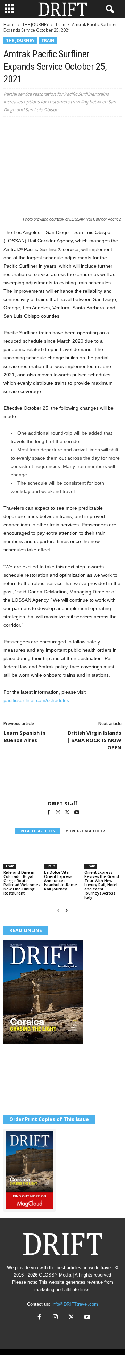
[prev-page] (58, 910)
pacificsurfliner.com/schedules (36, 700)
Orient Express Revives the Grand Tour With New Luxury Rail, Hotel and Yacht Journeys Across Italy (101, 885)
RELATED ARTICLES (37, 831)
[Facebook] (10, 131)
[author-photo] (62, 780)
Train (60, 24)
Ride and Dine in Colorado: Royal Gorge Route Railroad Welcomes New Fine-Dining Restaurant (21, 883)
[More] (106, 131)
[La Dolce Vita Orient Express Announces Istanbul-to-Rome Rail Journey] (62, 855)
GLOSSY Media (55, 1275)
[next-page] (66, 910)
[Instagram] (58, 812)
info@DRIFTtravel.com (75, 1304)
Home (9, 24)
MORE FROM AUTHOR (85, 831)
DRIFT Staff (62, 803)
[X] (26, 131)
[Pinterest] (42, 131)
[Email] (90, 131)
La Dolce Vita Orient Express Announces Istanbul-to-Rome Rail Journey (60, 880)
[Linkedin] (74, 131)
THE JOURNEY (35, 24)
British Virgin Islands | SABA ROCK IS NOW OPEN (94, 740)
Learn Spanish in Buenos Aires (24, 736)
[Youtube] (77, 812)
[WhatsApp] (58, 131)
